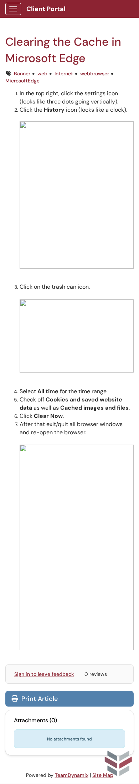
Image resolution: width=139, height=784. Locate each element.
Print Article (39, 698)
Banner (22, 73)
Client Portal (46, 9)
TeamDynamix (71, 775)
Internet (64, 73)
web (42, 73)
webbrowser (94, 73)
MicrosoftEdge (22, 80)
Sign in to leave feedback (44, 674)
